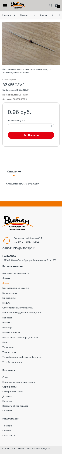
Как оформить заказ (12, 391)
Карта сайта (8, 435)
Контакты (7, 410)
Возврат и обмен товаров (15, 406)
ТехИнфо (7, 425)
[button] (50, 5)
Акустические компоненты (15, 273)
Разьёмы (6, 322)
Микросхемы (9, 298)
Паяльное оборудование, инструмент (21, 312)
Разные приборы (11, 332)
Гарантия (7, 401)
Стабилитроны (9, 80)
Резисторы (7, 327)
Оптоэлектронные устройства (17, 307)
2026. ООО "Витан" (15, 448)
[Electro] (18, 5)
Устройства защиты (12, 362)
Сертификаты (9, 386)
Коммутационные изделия (15, 288)
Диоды (5, 283)
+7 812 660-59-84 (26, 242)
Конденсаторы (9, 293)
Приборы (7, 317)
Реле (4, 342)
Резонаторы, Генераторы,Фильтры (20, 337)
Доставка (7, 396)
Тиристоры (8, 347)
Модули (6, 303)
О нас (5, 377)
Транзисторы (9, 352)
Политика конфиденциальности (18, 382)
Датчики (6, 278)
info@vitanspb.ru (24, 248)
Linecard (6, 430)
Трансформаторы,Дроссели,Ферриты (21, 357)
